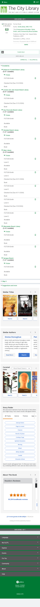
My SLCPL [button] (5, 543)
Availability (5, 66)
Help (3, 574)
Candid (20, 455)
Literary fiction (20, 423)
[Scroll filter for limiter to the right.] (35, 416)
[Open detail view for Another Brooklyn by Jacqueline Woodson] (10, 305)
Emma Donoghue (13, 337)
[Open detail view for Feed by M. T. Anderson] (24, 382)
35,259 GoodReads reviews (18, 499)
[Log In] (34, 2)
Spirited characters (20, 441)
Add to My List (20, 56)
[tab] (8, 416)
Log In (37, 2)
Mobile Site (20, 594)
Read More (9, 355)
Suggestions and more (9, 285)
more (26, 44)
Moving (20, 444)
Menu (5, 2)
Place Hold (21, 52)
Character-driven (20, 459)
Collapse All (33, 59)
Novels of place (20, 433)
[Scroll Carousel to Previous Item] (31, 292)
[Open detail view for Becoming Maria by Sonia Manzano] (25, 305)
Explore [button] (4, 548)
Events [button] (4, 553)
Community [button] (5, 563)
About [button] (4, 569)
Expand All (23, 59)
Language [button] (5, 537)
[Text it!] (35, 78)
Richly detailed (20, 452)
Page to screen (20, 426)
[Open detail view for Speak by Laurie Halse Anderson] (10, 382)
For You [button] (4, 558)
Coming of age (20, 437)
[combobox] (21, 368)
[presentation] (10, 305)
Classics (20, 430)
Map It (4, 281)
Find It (10, 319)
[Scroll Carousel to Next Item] (35, 292)
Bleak (20, 448)
